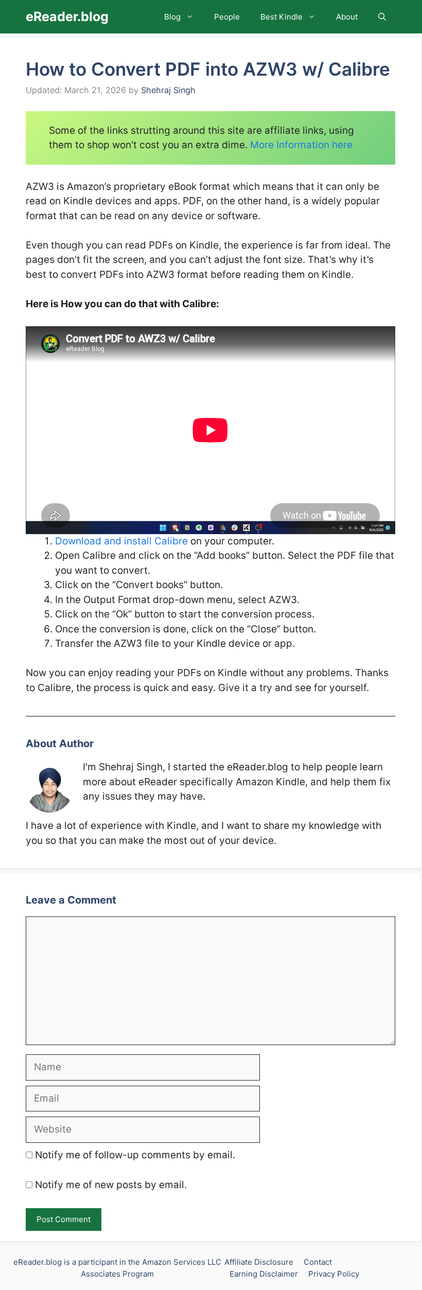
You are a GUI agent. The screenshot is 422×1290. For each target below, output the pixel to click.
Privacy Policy (333, 1274)
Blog (172, 17)
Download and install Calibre (121, 541)
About (347, 17)
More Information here (301, 145)
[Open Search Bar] (382, 16)
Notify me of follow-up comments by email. (135, 1155)
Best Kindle (281, 17)
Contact (318, 1262)
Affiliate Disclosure (258, 1262)
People (227, 17)
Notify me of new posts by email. (111, 1185)
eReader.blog (67, 16)
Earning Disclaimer (264, 1274)
